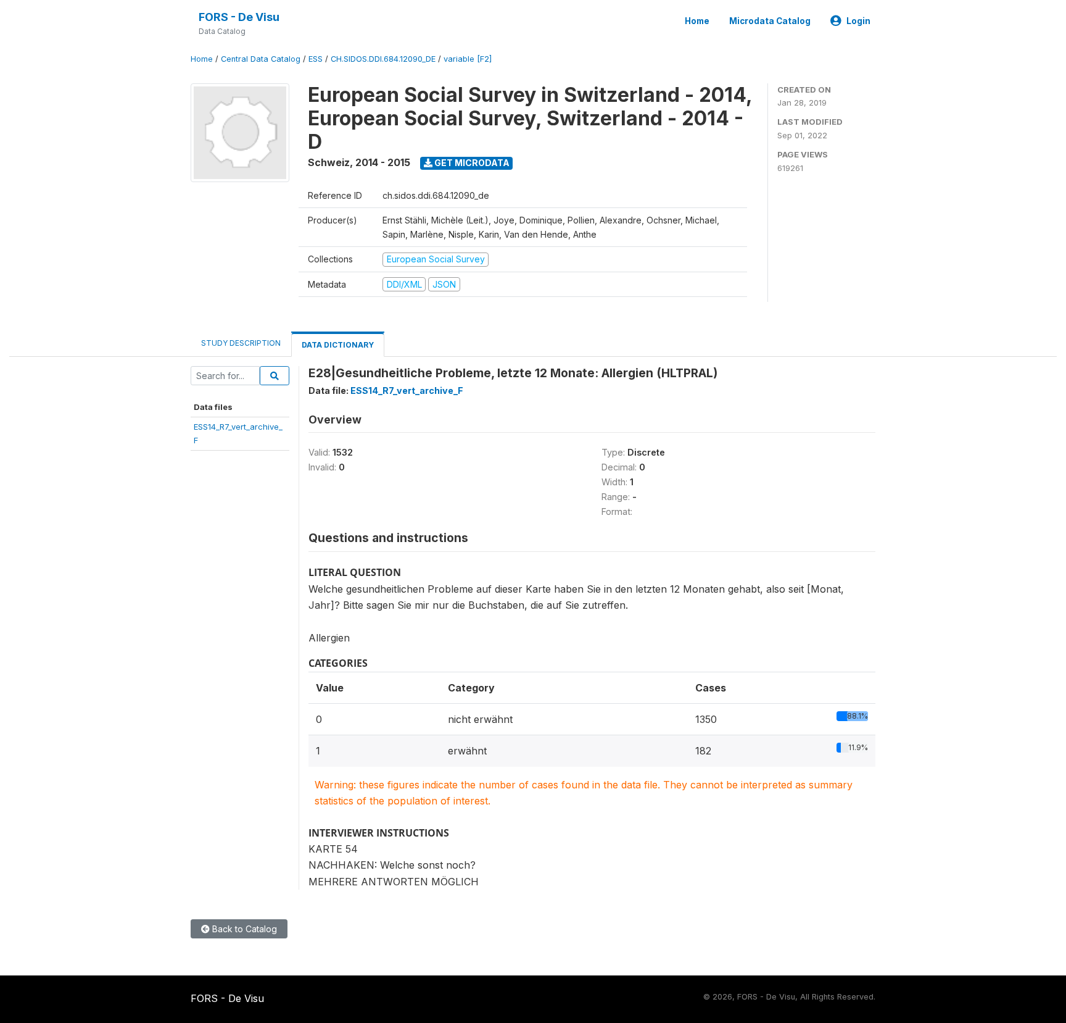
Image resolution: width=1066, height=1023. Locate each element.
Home (697, 21)
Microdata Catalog (770, 21)
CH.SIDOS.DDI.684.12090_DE (383, 59)
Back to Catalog (243, 929)
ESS (315, 59)
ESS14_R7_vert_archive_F (406, 390)
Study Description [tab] (241, 343)
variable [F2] (468, 59)
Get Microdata (471, 162)
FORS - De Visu (239, 16)
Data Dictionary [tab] (338, 344)
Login (858, 21)
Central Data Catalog (260, 59)
